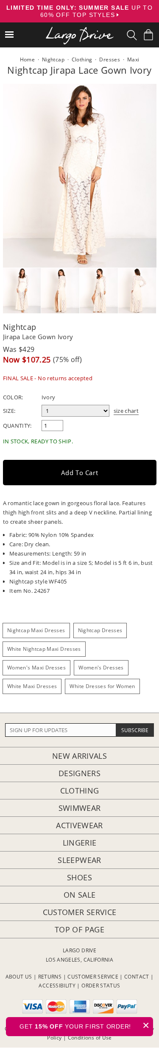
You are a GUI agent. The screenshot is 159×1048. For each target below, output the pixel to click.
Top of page (79, 929)
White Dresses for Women (102, 686)
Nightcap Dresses (100, 630)
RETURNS (50, 976)
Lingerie (80, 843)
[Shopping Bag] (148, 34)
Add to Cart (79, 472)
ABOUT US (19, 976)
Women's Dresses (100, 667)
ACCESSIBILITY (57, 985)
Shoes (79, 877)
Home (27, 59)
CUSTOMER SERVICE (92, 976)
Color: (13, 397)
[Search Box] (132, 35)
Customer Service (80, 912)
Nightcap (19, 327)
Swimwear (80, 808)
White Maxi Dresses (32, 686)
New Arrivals (79, 756)
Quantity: (17, 425)
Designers (79, 773)
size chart (126, 411)
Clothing (79, 790)
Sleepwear (79, 860)
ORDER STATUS (100, 985)
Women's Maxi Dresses (36, 667)
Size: (9, 411)
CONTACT (136, 976)
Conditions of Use (90, 1037)
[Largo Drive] (80, 29)
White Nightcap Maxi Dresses (44, 649)
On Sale (80, 895)
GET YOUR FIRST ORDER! (85, 1025)
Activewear (79, 825)
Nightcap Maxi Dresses (36, 630)
